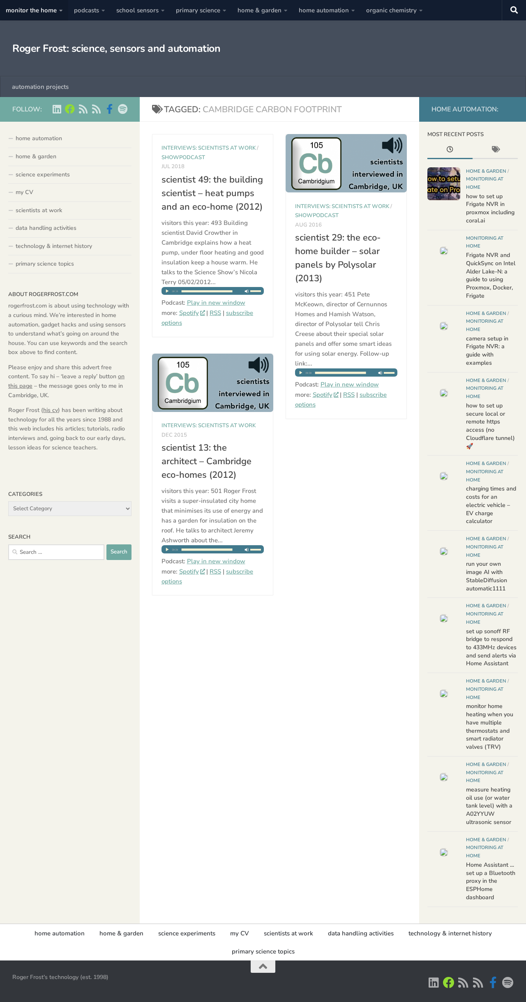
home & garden (259, 10)
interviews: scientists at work (208, 148)
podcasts (86, 10)
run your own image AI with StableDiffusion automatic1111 (486, 576)
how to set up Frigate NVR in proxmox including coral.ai (490, 208)
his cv (50, 410)
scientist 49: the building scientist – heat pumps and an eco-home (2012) (212, 193)
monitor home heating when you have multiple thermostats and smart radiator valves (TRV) (489, 726)
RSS (215, 313)
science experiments (43, 174)
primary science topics (45, 264)
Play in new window (216, 303)
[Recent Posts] (450, 150)
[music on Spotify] (122, 109)
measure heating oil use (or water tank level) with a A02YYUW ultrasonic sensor (489, 806)
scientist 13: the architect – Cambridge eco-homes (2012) (206, 461)
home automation (324, 10)
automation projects (40, 87)
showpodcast (183, 157)
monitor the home (31, 10)
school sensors (137, 10)
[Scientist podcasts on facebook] (109, 109)
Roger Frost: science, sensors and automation (116, 49)
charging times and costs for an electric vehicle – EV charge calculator (491, 505)
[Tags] (495, 150)
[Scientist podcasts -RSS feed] (83, 109)
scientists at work (39, 210)
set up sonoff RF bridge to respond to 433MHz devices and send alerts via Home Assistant (491, 647)
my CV (24, 192)
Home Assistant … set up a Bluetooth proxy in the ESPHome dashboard (490, 881)
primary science (198, 10)
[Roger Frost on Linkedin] (57, 109)
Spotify (189, 313)
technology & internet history (54, 246)
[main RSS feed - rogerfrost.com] (96, 109)
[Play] (212, 293)
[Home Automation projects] (70, 109)
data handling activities (46, 228)
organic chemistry (391, 10)
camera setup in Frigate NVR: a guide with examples (487, 351)
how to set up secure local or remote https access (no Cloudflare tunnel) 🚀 (490, 426)
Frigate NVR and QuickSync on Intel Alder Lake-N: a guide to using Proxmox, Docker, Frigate (490, 275)
